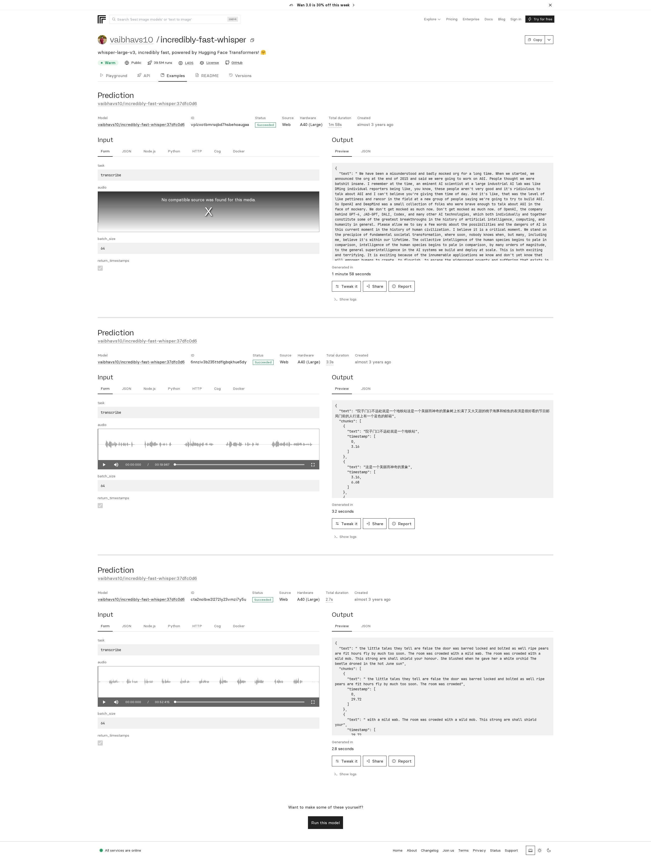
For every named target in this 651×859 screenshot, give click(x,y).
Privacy (479, 850)
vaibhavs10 (131, 40)
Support (511, 850)
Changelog (429, 850)
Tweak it (349, 286)
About (412, 850)
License (212, 62)
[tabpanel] (443, 212)
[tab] (105, 151)
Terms (463, 850)
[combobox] (175, 19)
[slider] (239, 464)
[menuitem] (432, 19)
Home (398, 850)
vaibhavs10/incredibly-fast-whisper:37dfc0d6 (147, 103)
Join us (448, 850)
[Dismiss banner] (550, 5)
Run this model (325, 822)
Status (495, 850)
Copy (537, 39)
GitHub (237, 62)
